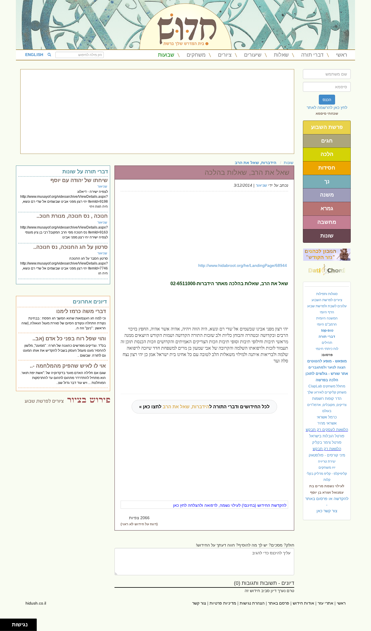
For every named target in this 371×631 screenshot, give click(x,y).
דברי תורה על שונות (85, 172)
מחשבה (326, 222)
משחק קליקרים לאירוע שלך (326, 392)
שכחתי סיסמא (327, 114)
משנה (327, 195)
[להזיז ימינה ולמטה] (7, 626)
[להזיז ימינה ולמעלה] (7, 623)
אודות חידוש (303, 603)
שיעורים (252, 55)
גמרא (327, 208)
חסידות (326, 168)
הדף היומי (327, 312)
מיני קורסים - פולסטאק (327, 455)
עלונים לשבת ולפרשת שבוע (327, 306)
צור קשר (199, 603)
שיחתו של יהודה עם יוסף (79, 180)
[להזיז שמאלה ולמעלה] (4, 623)
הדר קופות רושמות (326, 398)
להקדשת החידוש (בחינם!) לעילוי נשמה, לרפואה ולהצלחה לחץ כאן (229, 505)
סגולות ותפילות (327, 294)
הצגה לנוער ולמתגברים (326, 367)
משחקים (196, 55)
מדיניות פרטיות (223, 603)
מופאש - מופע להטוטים (327, 361)
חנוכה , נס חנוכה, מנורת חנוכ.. (72, 216)
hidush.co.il (36, 603)
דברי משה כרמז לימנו (81, 311)
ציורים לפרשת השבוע (327, 300)
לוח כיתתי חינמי (327, 349)
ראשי (341, 55)
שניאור (261, 185)
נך (327, 181)
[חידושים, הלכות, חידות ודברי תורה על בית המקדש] (326, 254)
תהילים (327, 343)
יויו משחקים (327, 467)
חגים (327, 141)
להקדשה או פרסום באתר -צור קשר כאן (326, 504)
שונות (327, 236)
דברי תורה (312, 55)
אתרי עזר (325, 603)
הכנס (327, 99)
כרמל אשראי (327, 417)
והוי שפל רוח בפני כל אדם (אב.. (69, 338)
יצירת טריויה (327, 461)
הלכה (327, 154)
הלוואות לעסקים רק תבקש (327, 429)
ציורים (225, 55)
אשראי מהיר (327, 423)
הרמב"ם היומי (327, 324)
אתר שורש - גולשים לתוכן (326, 373)
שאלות (281, 55)
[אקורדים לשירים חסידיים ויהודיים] (326, 268)
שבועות (166, 55)
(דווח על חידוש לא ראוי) (139, 524)
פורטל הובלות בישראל (326, 436)
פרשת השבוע (327, 127)
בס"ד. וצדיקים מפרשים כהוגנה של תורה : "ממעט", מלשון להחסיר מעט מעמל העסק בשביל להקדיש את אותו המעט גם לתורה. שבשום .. (64, 350)
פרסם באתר (278, 603)
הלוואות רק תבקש (327, 449)
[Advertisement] (157, 111)
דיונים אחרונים (90, 302)
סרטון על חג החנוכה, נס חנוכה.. (70, 247)
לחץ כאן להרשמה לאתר (327, 107)
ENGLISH (34, 54)
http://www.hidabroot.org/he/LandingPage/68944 (242, 265)
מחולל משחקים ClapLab (326, 386)
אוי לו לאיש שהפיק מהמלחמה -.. (68, 366)
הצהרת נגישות (252, 603)
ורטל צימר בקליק (326, 442)
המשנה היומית (327, 318)
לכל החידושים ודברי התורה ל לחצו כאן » (204, 406)
